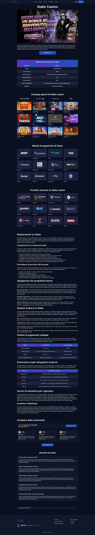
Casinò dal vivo (39, 98)
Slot (70, 98)
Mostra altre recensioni (47, 444)
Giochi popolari (23, 98)
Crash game (54, 98)
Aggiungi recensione (71, 425)
